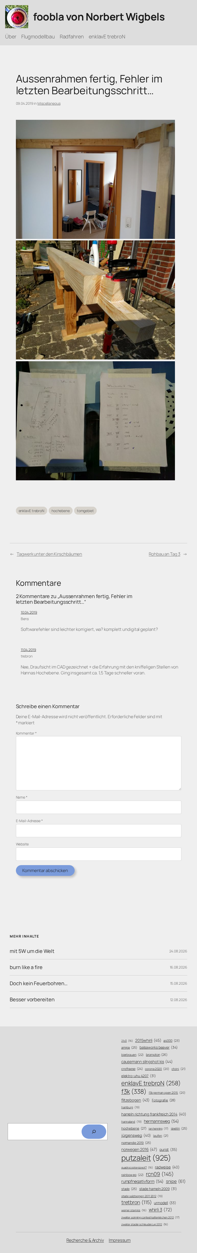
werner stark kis (133, 1210)
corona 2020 (157, 1069)
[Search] (94, 1131)
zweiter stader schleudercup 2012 (144, 1224)
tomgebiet (85, 510)
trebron (27, 656)
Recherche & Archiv (85, 1240)
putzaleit (146, 1158)
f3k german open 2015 (167, 1093)
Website (22, 844)
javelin (179, 1128)
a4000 (171, 1040)
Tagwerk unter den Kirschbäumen (49, 554)
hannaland (131, 1121)
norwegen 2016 (139, 1149)
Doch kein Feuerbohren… (38, 983)
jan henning (159, 1128)
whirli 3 (160, 1209)
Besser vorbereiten (32, 999)
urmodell (165, 1202)
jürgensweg (136, 1135)
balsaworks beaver (159, 1047)
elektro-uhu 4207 (138, 1075)
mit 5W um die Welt (32, 951)
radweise (167, 1167)
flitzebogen (135, 1100)
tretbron (136, 1202)
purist (168, 1149)
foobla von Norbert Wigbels (99, 16)
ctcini (179, 1069)
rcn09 (160, 1173)
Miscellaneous (49, 103)
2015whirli (148, 1040)
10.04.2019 (29, 612)
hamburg (130, 1107)
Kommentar (26, 733)
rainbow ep (132, 1175)
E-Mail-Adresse (29, 820)
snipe (176, 1181)
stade (129, 1189)
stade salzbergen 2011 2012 (142, 1196)
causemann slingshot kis (147, 1061)
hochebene (61, 510)
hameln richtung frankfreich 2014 (153, 1114)
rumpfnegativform (142, 1181)
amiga (129, 1047)
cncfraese (132, 1069)
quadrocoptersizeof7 (137, 1167)
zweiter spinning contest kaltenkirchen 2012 (150, 1217)
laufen (161, 1136)
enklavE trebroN (32, 510)
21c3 (127, 1041)
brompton (157, 1055)
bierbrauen (132, 1055)
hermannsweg (161, 1121)
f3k (133, 1091)
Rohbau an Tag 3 (164, 554)
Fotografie (163, 1100)
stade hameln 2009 (158, 1188)
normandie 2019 (136, 1143)
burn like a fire (26, 967)
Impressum (120, 1240)
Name (21, 797)
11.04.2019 (28, 649)
